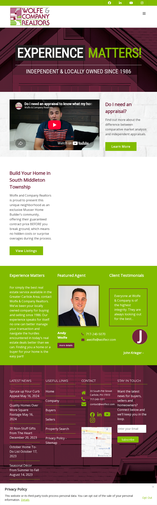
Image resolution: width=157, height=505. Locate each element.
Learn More (120, 146)
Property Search (57, 429)
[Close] (153, 486)
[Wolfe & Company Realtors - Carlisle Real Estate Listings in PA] (55, 17)
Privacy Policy (55, 438)
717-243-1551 (97, 399)
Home (50, 391)
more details (65, 345)
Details (25, 500)
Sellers (50, 419)
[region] (78, 494)
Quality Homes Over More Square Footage (24, 410)
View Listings (26, 251)
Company (52, 401)
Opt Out (147, 497)
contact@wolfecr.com (102, 404)
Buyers (51, 410)
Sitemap (51, 443)
